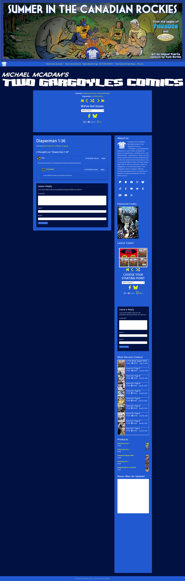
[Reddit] (137, 189)
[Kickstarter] (126, 182)
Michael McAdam (103, 93)
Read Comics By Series (54, 64)
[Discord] (131, 182)
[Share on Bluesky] (95, 116)
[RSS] (131, 195)
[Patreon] (120, 182)
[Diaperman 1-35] (87, 101)
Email (39, 216)
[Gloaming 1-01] (98, 101)
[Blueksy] (143, 182)
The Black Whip (97, 96)
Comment (41, 194)
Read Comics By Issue (73, 64)
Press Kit (140, 64)
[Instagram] (137, 182)
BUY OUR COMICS (106, 64)
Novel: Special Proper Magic (125, 64)
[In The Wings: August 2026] (102, 101)
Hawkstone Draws (89, 93)
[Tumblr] (143, 189)
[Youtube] (126, 195)
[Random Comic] (92, 101)
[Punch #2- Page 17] (132, 269)
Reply (103, 158)
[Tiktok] (120, 189)
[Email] (131, 189)
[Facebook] (126, 189)
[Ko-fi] (120, 195)
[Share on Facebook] (89, 116)
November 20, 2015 (51, 146)
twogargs (64, 146)
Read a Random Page (90, 64)
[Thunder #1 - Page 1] (82, 101)
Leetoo (108, 579)
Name (40, 208)
